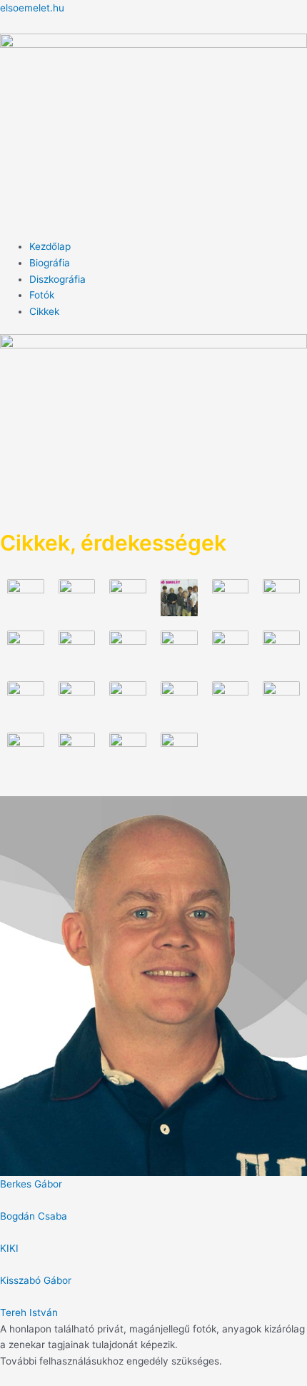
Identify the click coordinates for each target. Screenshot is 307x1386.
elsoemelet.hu (32, 8)
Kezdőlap (50, 246)
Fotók (41, 295)
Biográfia (49, 262)
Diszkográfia (57, 279)
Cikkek (44, 311)
